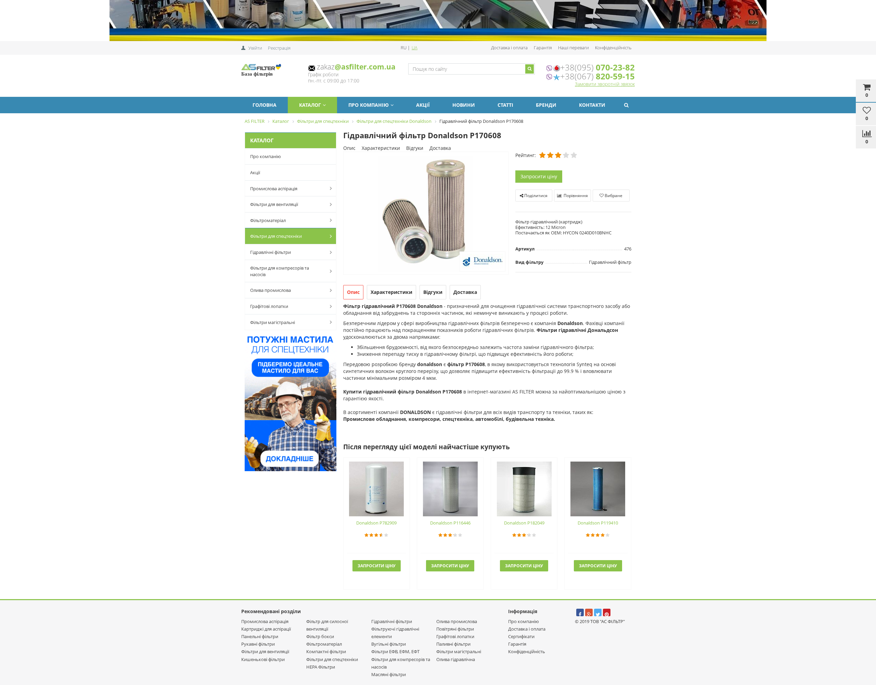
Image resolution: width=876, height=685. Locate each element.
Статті (505, 105)
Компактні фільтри (326, 651)
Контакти (592, 105)
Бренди (546, 105)
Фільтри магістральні (272, 322)
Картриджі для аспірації (266, 629)
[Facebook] (580, 612)
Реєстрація (279, 48)
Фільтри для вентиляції (274, 204)
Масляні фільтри (388, 674)
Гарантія (543, 47)
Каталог (310, 105)
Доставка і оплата (509, 47)
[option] (426, 213)
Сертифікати (521, 636)
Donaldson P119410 (598, 523)
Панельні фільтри (259, 636)
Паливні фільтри (453, 644)
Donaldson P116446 (450, 523)
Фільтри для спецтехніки (276, 236)
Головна (264, 105)
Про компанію (368, 105)
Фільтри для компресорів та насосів (279, 271)
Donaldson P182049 (524, 523)
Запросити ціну (538, 176)
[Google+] (589, 612)
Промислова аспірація (273, 188)
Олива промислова (270, 290)
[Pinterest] (606, 612)
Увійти (255, 48)
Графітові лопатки (269, 306)
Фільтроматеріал (268, 220)
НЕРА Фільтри (320, 667)
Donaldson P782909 (376, 523)
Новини (463, 105)
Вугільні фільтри (388, 644)
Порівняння (575, 195)
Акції (423, 105)
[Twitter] (598, 612)
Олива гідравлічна (455, 659)
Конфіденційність (613, 47)
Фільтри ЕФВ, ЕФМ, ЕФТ (395, 651)
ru (404, 47)
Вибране (613, 195)
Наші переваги (573, 47)
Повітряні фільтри (455, 629)
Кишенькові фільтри (263, 659)
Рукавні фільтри (258, 644)
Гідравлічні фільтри (270, 252)
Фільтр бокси (320, 636)
